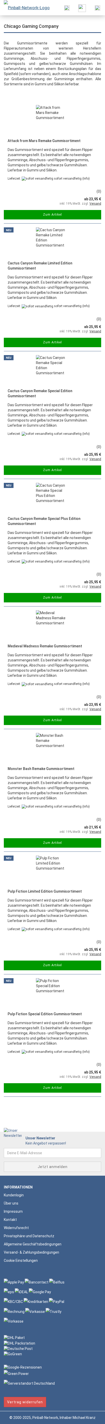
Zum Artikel (52, 214)
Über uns (11, 1203)
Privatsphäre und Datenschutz (29, 1236)
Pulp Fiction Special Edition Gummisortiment (45, 1014)
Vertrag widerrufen (25, 1402)
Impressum (13, 1211)
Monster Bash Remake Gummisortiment (41, 769)
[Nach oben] (91, 1416)
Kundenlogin (14, 1195)
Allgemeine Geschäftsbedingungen (32, 1244)
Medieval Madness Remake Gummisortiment (45, 646)
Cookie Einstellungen (21, 1260)
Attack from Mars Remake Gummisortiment (44, 141)
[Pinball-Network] (25, 7)
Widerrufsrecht (16, 1228)
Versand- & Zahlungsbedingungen (31, 1252)
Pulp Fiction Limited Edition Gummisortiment (45, 891)
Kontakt (10, 1220)
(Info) (86, 178)
